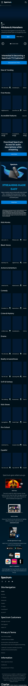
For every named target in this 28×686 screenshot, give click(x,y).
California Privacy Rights (7, 639)
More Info (19, 36)
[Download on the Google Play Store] (18, 548)
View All (24, 116)
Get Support (4, 624)
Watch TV (3, 627)
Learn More (14, 154)
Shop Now (14, 202)
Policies (3, 652)
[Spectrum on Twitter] (9, 581)
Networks (3, 600)
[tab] (10, 43)
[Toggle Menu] (2, 2)
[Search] (25, 2)
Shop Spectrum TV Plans (7, 668)
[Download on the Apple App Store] (9, 548)
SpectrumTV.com (14, 522)
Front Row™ (4, 609)
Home (2, 591)
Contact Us (4, 665)
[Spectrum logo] (8, 2)
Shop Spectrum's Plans (14, 62)
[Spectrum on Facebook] (6, 581)
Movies (3, 594)
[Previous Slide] (3, 43)
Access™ (3, 612)
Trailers (3, 603)
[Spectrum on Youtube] (12, 581)
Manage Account (5, 621)
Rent (8, 36)
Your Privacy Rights (6, 636)
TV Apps (3, 606)
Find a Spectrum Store (7, 662)
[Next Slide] (25, 43)
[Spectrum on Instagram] (2, 581)
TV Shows (3, 597)
